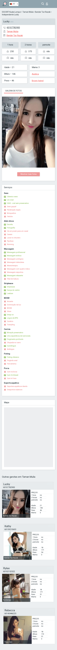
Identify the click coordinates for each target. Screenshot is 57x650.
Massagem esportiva (15, 272)
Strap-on (10, 315)
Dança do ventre (13, 290)
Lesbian (10, 293)
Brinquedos (11, 213)
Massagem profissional (16, 252)
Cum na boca (12, 372)
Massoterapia (12, 266)
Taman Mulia (28, 12)
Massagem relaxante (15, 276)
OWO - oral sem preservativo (18, 203)
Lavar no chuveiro (13, 238)
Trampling (11, 325)
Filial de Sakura (13, 279)
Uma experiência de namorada (18, 336)
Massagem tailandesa (15, 262)
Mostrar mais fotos (29, 174)
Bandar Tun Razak (42, 12)
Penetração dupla (13, 210)
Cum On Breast (12, 375)
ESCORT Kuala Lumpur (11, 12)
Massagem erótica (14, 256)
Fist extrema (11, 364)
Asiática (35, 74)
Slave (9, 311)
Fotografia (11, 228)
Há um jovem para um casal (17, 231)
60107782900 (13, 27)
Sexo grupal (11, 207)
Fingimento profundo (15, 339)
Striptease (11, 287)
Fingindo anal (12, 360)
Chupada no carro (14, 343)
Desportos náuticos (14, 390)
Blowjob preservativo (15, 333)
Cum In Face (11, 378)
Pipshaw (10, 241)
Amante (10, 301)
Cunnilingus (11, 346)
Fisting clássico (13, 357)
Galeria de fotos (13, 91)
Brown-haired (37, 80)
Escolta (10, 224)
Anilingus (10, 349)
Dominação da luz (14, 305)
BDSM (9, 308)
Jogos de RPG (12, 318)
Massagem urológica (15, 259)
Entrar (47, 3)
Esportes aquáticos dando (17, 386)
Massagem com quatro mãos (18, 269)
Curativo (10, 321)
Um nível (10, 200)
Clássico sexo (12, 197)
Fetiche (10, 216)
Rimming (10, 244)
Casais (9, 234)
